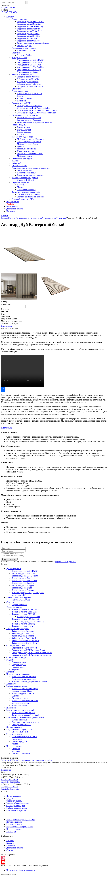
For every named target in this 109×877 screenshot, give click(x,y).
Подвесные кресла (25, 151)
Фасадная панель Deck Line (29, 62)
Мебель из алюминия (26, 149)
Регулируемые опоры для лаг (25, 177)
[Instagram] (54, 858)
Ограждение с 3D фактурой (29, 105)
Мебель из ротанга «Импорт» (30, 139)
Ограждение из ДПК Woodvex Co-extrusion (36, 113)
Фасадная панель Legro (27, 72)
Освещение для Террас (22, 158)
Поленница (22, 101)
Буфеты (20, 146)
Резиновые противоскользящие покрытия (30, 168)
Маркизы (21, 187)
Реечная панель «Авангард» (29, 120)
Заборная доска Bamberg (28, 81)
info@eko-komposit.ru (10, 782)
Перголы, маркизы (20, 182)
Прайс (4, 216)
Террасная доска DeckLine (29, 24)
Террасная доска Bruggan (28, 36)
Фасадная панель (19, 57)
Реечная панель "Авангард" (54, 218)
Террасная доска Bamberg (28, 29)
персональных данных (65, 561)
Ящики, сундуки (24, 98)
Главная (4, 218)
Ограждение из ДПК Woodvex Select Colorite (37, 110)
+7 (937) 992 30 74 (9, 12)
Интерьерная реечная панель (25, 115)
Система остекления (26, 189)
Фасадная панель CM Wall (29, 65)
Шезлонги (16, 89)
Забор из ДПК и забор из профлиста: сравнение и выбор (26, 760)
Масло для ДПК (24, 45)
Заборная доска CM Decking (24, 643)
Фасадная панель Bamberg (29, 69)
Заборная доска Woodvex (28, 77)
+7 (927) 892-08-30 (9, 779)
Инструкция (12, 206)
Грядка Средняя (24, 129)
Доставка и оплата (14, 209)
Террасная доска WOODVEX (30, 21)
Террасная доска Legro (27, 38)
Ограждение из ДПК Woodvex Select (33, 108)
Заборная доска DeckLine (28, 79)
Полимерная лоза (19, 165)
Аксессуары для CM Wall (28, 616)
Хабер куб (16, 163)
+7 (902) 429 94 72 (9, 7)
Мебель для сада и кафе (22, 137)
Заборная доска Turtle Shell (29, 84)
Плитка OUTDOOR (26, 50)
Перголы (21, 185)
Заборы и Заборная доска (23, 74)
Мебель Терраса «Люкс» (28, 144)
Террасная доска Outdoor (28, 41)
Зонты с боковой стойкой (28, 194)
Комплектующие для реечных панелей (34, 122)
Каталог (10, 17)
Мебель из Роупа (24, 156)
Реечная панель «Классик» (29, 117)
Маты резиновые (24, 170)
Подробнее (6, 770)
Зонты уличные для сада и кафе (26, 192)
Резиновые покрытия (16, 810)
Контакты (10, 211)
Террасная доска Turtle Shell (29, 31)
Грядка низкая (23, 127)
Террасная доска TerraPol (28, 33)
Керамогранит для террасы (24, 48)
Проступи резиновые (26, 173)
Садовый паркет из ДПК (23, 199)
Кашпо (20, 96)
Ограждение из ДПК (21, 103)
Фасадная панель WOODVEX (30, 60)
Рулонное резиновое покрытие (31, 175)
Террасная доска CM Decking (30, 26)
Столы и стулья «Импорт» (29, 141)
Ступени (16, 53)
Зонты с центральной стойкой (30, 197)
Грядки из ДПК (19, 125)
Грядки (9, 660)
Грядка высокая (24, 132)
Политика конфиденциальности (20, 870)
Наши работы (12, 201)
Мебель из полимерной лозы (30, 153)
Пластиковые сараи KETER (29, 93)
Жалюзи (15, 161)
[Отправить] (54, 389)
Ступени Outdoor (25, 55)
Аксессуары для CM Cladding (30, 621)
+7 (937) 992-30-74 (9, 787)
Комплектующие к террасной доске (33, 43)
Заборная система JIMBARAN (31, 86)
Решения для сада (20, 91)
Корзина (10, 843)
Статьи (9, 850)
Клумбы (20, 134)
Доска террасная (19, 19)
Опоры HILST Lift (25, 180)
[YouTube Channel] (54, 862)
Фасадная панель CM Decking (30, 67)
